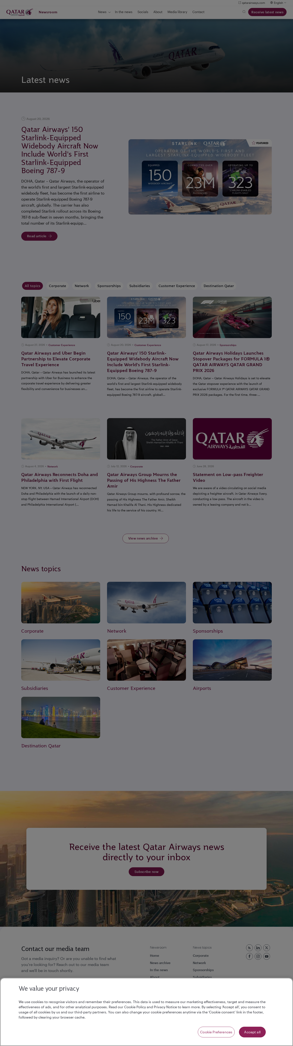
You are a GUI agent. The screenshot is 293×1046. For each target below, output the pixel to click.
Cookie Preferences (216, 1032)
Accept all (252, 1032)
